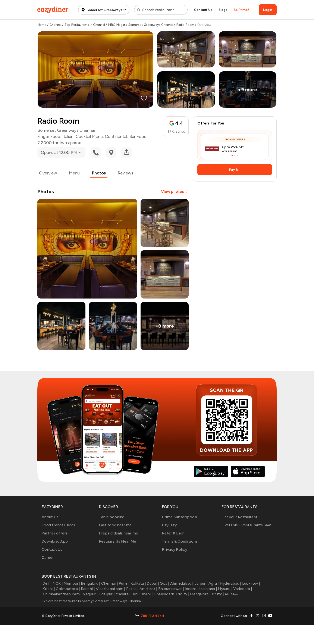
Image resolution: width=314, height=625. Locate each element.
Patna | (132, 588)
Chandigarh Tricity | (171, 594)
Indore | (191, 588)
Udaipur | (107, 594)
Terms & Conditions (180, 541)
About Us (50, 517)
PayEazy (169, 525)
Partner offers (55, 533)
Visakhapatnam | (110, 588)
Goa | (164, 583)
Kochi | (49, 588)
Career (48, 557)
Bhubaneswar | (171, 588)
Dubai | (153, 583)
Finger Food (48, 136)
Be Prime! (241, 10)
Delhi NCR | (53, 583)
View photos (172, 191)
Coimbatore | (68, 588)
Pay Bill (234, 170)
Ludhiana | (208, 588)
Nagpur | (90, 594)
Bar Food (138, 136)
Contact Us (203, 10)
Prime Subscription (179, 517)
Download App (55, 541)
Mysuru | (225, 588)
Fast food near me (115, 525)
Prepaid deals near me (118, 533)
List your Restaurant (239, 517)
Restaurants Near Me (117, 541)
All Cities (231, 594)
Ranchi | (88, 588)
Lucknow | (251, 583)
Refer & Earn (173, 533)
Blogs (223, 10)
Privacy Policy (174, 549)
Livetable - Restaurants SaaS (247, 525)
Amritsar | (148, 588)
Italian (67, 136)
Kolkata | (138, 583)
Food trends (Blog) (58, 525)
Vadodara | (242, 588)
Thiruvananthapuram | (62, 594)
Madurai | (124, 594)
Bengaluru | (90, 583)
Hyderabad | (230, 583)
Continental (116, 136)
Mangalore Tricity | (207, 594)
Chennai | (109, 583)
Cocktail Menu (89, 136)
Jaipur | (201, 583)
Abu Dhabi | (143, 594)
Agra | (213, 583)
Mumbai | (72, 583)
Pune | (124, 583)
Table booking (111, 517)
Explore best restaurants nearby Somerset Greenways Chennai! (92, 601)
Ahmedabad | (182, 583)
